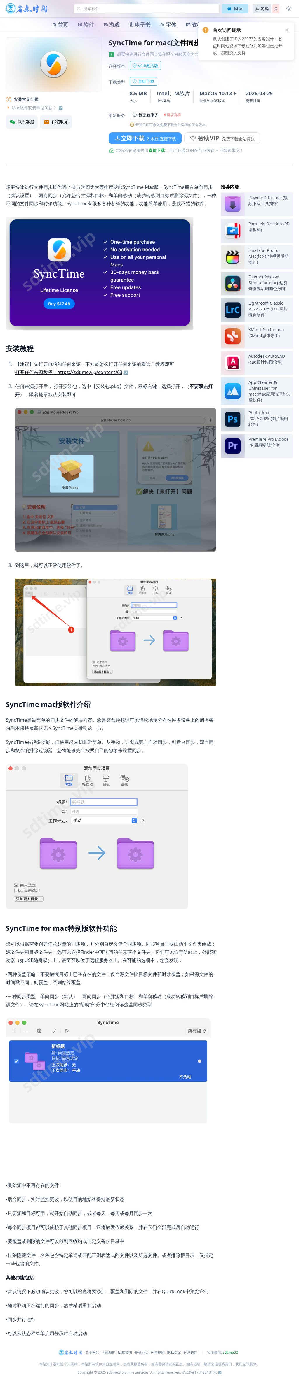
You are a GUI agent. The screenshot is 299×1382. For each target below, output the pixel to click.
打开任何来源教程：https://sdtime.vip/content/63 (68, 372)
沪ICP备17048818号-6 (200, 1372)
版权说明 (125, 1352)
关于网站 (92, 1352)
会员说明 (141, 1352)
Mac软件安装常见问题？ (34, 107)
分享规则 (158, 1352)
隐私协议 (174, 1352)
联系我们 (190, 1352)
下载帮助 (109, 1352)
